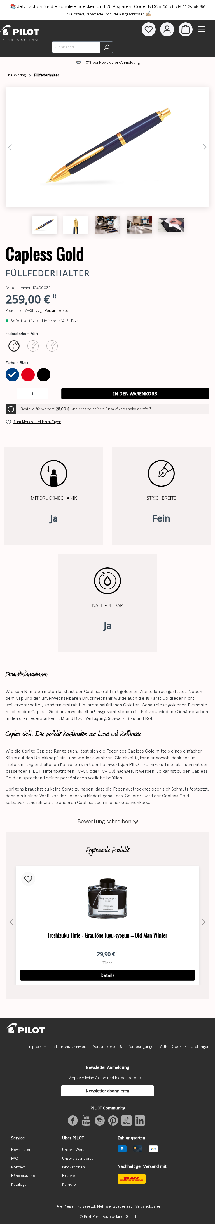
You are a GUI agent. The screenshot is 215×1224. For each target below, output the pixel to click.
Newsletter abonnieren (107, 1090)
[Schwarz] (43, 374)
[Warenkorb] (186, 29)
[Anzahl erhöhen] (53, 393)
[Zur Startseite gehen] (23, 33)
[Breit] (52, 346)
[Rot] (28, 374)
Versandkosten (148, 1206)
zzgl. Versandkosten (53, 310)
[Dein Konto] (167, 29)
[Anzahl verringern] (11, 393)
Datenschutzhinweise (69, 1046)
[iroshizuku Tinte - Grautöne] (107, 899)
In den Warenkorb (135, 394)
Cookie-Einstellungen (190, 1046)
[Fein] (14, 346)
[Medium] (33, 346)
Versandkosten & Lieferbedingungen (124, 1046)
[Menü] (201, 29)
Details (107, 975)
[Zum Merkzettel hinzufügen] (28, 879)
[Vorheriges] (10, 147)
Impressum (37, 1046)
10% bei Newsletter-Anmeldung (112, 62)
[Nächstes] (205, 147)
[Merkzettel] (149, 29)
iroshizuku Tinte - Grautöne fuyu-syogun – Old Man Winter (107, 935)
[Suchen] (106, 47)
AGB (163, 1046)
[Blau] (12, 374)
